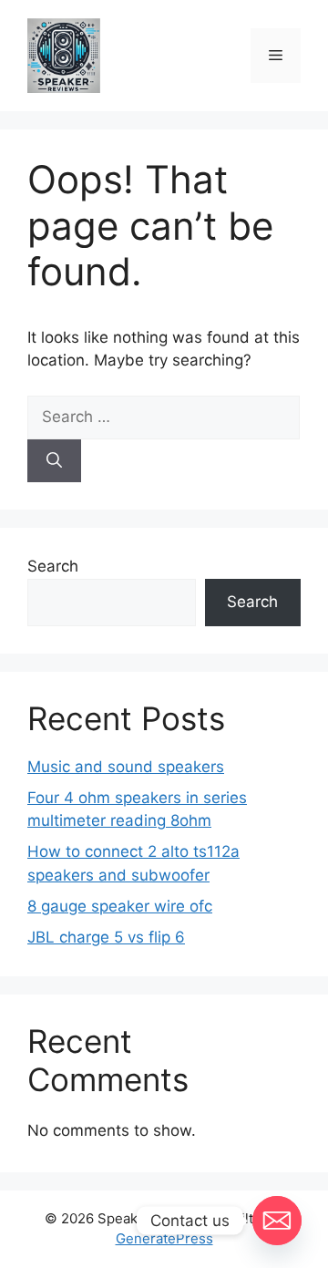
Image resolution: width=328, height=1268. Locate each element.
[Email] (277, 1220)
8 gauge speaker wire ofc (119, 906)
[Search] (54, 461)
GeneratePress (164, 1238)
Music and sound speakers (125, 767)
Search (52, 566)
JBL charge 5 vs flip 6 (106, 937)
